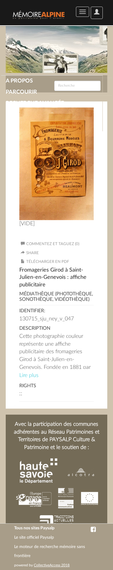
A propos (19, 81)
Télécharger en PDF (47, 262)
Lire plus (29, 375)
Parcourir (21, 92)
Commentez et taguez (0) (52, 244)
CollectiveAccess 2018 (52, 565)
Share (32, 253)
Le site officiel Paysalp (34, 537)
